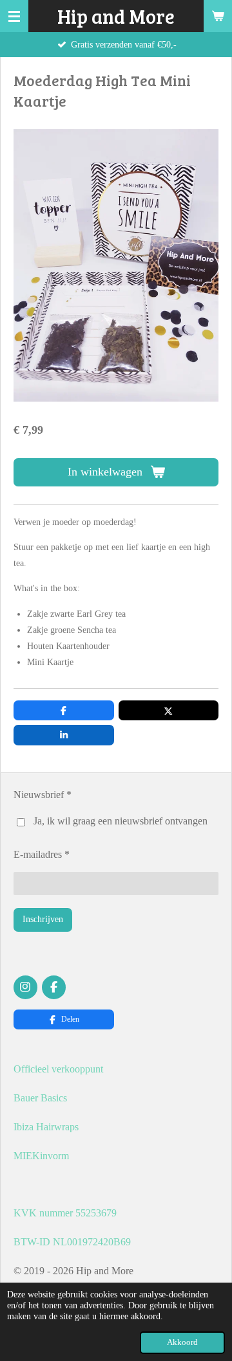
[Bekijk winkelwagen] (218, 16)
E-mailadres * (42, 854)
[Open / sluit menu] (14, 16)
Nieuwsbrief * (43, 794)
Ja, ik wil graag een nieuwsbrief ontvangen (121, 820)
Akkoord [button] (182, 1342)
